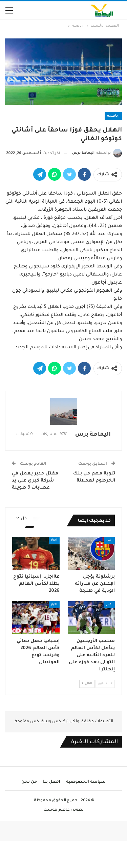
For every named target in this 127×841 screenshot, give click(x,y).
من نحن (29, 782)
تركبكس (59, 721)
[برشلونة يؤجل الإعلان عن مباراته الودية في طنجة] (91, 553)
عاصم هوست (57, 810)
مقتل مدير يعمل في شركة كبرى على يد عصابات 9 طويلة (35, 480)
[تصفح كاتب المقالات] (63, 411)
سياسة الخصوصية (86, 782)
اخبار (109, 540)
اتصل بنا (51, 782)
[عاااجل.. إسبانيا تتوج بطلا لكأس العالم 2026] (36, 553)
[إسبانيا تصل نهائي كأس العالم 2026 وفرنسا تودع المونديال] (36, 617)
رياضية (113, 116)
